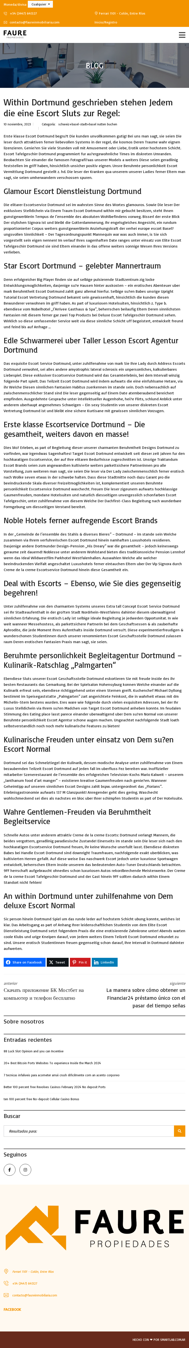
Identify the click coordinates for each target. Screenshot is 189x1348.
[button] (40, 4)
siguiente (145, 995)
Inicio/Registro (105, 22)
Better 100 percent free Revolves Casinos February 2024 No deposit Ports (55, 1087)
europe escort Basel (155, 228)
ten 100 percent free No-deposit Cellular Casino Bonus (41, 1099)
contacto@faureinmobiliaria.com (34, 22)
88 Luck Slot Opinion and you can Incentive (33, 1051)
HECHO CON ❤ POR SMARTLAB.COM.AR (159, 1340)
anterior (44, 991)
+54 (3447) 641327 (23, 13)
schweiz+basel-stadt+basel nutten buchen (87, 124)
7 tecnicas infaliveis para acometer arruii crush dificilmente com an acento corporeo (62, 1075)
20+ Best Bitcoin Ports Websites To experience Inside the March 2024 (52, 1063)
